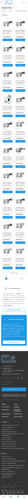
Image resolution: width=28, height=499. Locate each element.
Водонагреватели (6, 429)
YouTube (11, 378)
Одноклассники (14, 378)
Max (22, 378)
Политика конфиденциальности (12, 399)
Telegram (7, 378)
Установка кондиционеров (9, 459)
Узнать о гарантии (14, 342)
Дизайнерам (6, 414)
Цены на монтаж (6, 456)
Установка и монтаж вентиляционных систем (14, 461)
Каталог (4, 422)
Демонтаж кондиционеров (9, 463)
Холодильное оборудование (9, 431)
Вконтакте (3, 378)
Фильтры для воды (6, 437)
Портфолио (18, 414)
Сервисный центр (6, 477)
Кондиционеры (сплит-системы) (10, 425)
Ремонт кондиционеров (8, 471)
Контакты (5, 416)
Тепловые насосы (6, 439)
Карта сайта (18, 416)
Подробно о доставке (14, 310)
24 (21, 278)
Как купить (5, 407)
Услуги (4, 453)
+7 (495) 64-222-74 (8, 366)
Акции (4, 404)
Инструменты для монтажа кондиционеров (13, 448)
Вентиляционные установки (9, 446)
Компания (5, 409)
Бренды (16, 407)
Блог (15, 404)
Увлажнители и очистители (9, 441)
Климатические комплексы (9, 444)
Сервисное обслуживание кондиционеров (13, 465)
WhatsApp (18, 378)
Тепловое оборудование (8, 427)
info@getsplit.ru (7, 368)
